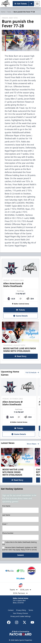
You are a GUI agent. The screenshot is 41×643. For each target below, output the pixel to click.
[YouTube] (32, 622)
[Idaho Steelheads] (5, 3)
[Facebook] (9, 622)
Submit (20, 555)
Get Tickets (22, 3)
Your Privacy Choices (20, 613)
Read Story (21, 356)
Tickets (22, 310)
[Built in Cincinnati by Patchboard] (20, 633)
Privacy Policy (21, 610)
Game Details (22, 316)
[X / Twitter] (24, 622)
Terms (31, 610)
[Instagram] (17, 622)
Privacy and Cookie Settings (20, 616)
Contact (11, 610)
